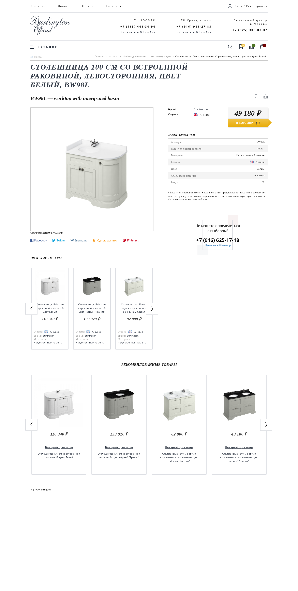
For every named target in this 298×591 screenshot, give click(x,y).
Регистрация (257, 6)
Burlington (48, 335)
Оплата (64, 6)
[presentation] (31, 309)
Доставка (38, 6)
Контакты (114, 6)
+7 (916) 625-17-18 (217, 240)
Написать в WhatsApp (138, 32)
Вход (238, 6)
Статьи (88, 6)
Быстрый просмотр (59, 447)
